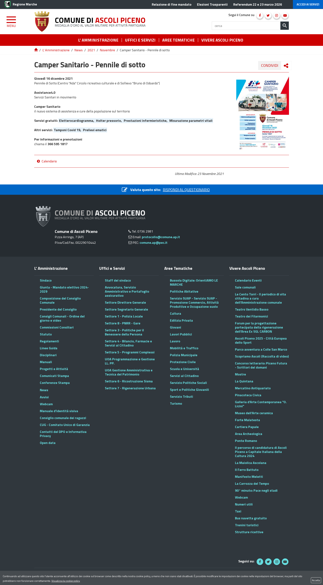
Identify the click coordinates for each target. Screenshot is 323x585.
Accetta (316, 580)
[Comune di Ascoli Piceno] (91, 21)
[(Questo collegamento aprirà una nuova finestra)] (259, 15)
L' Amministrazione (56, 50)
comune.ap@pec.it (153, 242)
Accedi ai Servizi (308, 4)
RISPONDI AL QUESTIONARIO (186, 190)
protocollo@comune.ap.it (161, 236)
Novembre (107, 50)
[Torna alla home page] (36, 50)
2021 (91, 50)
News (78, 50)
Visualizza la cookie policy (65, 581)
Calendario (49, 161)
